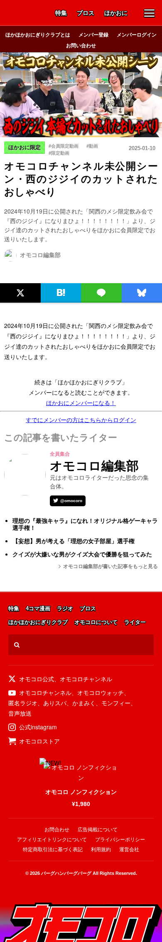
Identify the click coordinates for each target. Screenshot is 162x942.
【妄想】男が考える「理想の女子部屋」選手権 (73, 541)
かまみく (84, 703)
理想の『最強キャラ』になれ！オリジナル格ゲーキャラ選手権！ (85, 524)
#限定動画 (59, 152)
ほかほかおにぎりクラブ (38, 622)
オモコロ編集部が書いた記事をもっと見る (110, 566)
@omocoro (71, 500)
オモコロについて (96, 622)
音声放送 (20, 713)
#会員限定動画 (64, 145)
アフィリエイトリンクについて (52, 839)
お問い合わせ (81, 45)
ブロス (85, 13)
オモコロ (26, 13)
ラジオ (65, 609)
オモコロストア (39, 741)
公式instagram (38, 727)
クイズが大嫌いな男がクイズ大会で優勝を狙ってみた (82, 554)
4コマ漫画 (38, 609)
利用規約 (101, 849)
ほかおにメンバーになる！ (81, 402)
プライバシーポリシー (120, 839)
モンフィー (115, 703)
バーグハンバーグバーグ (66, 873)
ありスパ (54, 703)
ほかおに (116, 13)
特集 (61, 13)
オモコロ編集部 (40, 255)
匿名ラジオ (22, 703)
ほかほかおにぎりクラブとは (37, 34)
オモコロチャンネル (86, 679)
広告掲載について (98, 830)
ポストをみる (18, 274)
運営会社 (129, 849)
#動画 (92, 145)
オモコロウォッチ (100, 692)
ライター (135, 622)
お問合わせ (56, 830)
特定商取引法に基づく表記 (53, 849)
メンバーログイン (137, 34)
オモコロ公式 (36, 679)
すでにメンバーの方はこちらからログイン (81, 419)
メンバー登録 (93, 34)
